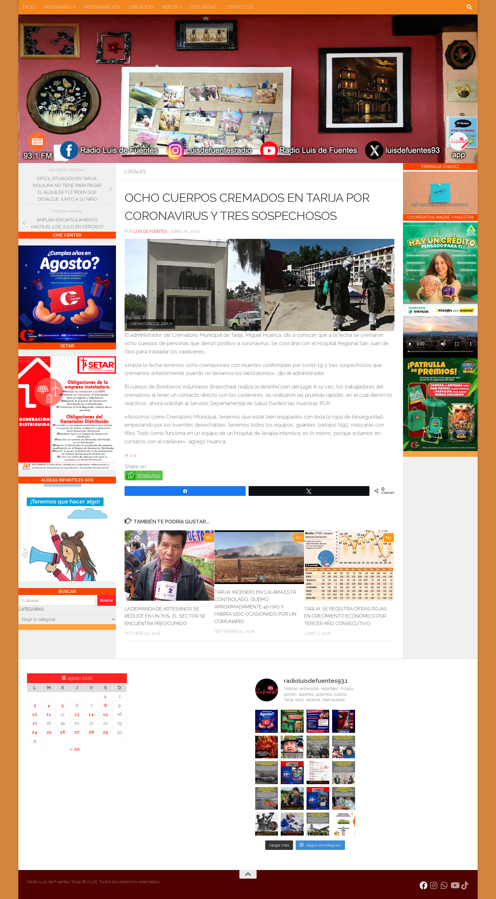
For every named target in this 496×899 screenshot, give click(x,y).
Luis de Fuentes (150, 231)
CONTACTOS (239, 7)
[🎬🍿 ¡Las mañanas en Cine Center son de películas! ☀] (292, 772)
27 (76, 732)
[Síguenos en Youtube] (455, 885)
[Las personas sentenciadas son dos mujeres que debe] (266, 798)
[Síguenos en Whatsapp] (444, 885)
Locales (135, 171)
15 (105, 714)
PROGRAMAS (57, 7)
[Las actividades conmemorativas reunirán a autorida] (318, 772)
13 (77, 714)
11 (48, 714)
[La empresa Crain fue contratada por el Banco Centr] (266, 772)
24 (34, 732)
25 (48, 732)
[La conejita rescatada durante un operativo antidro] (292, 824)
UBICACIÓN (141, 7)
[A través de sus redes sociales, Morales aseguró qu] (292, 798)
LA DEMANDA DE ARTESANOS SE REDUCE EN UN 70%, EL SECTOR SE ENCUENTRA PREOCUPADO (165, 616)
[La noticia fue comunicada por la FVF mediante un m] (266, 824)
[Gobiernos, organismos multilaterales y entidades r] (318, 824)
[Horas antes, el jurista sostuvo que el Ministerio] (343, 747)
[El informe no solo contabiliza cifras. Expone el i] (318, 747)
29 (105, 732)
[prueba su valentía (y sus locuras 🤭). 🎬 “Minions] (343, 824)
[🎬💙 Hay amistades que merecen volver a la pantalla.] (318, 721)
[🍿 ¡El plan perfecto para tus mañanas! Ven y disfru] (318, 798)
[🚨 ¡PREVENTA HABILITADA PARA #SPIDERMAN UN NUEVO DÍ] (343, 721)
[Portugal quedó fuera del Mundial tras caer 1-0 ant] (266, 747)
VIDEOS (170, 7)
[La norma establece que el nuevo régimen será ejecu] (343, 798)
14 (91, 714)
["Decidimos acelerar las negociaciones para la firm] (343, 772)
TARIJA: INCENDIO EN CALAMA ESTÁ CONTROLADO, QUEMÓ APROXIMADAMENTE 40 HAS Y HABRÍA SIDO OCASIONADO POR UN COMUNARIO (255, 606)
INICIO (28, 7)
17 (34, 723)
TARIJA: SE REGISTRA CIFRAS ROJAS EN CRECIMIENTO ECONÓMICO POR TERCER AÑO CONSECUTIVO (345, 616)
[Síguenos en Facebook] (424, 885)
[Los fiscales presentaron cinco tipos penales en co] (292, 747)
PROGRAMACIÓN (102, 7)
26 (62, 732)
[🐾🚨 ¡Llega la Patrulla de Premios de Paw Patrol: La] (292, 721)
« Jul (74, 749)
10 (34, 714)
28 (91, 732)
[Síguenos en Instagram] (434, 885)
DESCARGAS (203, 7)
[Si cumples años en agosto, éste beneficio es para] (266, 721)
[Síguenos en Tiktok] (465, 885)
